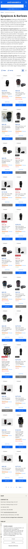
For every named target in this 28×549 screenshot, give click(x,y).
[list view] (25, 70)
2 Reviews (23, 403)
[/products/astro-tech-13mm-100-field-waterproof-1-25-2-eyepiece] (21, 318)
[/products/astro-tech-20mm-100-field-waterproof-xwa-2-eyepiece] (21, 216)
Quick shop (7, 101)
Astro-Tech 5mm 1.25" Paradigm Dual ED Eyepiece (20, 127)
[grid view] (22, 70)
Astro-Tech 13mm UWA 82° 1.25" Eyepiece (6, 228)
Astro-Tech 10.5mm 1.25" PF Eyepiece (6, 469)
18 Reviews (10, 165)
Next (20, 487)
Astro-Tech (4, 95)
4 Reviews (23, 231)
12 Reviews (10, 265)
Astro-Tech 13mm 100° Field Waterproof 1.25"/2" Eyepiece (20, 329)
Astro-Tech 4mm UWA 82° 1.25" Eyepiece (20, 194)
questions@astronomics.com (10, 512)
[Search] (25, 6)
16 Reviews (10, 299)
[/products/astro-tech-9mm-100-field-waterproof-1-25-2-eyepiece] (21, 458)
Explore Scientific (5, 368)
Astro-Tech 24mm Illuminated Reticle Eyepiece (6, 127)
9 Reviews (10, 131)
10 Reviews (24, 197)
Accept (13, 538)
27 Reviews (10, 369)
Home (2, 12)
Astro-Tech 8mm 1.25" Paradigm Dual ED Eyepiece (7, 161)
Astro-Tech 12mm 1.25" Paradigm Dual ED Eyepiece (20, 94)
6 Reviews (10, 401)
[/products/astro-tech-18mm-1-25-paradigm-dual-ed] (7, 318)
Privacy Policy (12, 535)
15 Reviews (10, 231)
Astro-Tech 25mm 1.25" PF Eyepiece (6, 398)
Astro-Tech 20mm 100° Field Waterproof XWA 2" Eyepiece (20, 228)
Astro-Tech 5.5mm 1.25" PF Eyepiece (6, 432)
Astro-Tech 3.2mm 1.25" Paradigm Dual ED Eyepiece (20, 295)
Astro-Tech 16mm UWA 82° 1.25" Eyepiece (19, 262)
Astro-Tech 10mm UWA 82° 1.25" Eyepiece (19, 161)
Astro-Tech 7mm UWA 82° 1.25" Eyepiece (7, 194)
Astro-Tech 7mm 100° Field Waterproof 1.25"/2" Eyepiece (20, 363)
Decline (13, 542)
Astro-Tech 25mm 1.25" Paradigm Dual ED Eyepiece (6, 261)
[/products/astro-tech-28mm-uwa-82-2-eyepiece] (7, 83)
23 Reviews (24, 97)
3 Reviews (23, 473)
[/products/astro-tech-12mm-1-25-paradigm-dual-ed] (21, 83)
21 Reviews (10, 96)
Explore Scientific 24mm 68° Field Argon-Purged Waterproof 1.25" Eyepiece (6, 364)
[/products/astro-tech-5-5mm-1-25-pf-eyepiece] (7, 422)
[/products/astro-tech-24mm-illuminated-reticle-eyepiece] (7, 116)
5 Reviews (23, 333)
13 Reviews (24, 131)
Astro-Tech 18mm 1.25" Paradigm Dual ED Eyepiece (6, 329)
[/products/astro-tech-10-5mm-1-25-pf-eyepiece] (7, 458)
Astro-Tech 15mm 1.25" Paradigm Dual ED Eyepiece (6, 295)
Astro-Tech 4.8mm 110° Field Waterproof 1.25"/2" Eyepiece (20, 399)
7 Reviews (10, 435)
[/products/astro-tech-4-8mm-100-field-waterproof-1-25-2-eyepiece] (21, 388)
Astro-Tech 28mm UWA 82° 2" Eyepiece (7, 93)
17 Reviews (24, 165)
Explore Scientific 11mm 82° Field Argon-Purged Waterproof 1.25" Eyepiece (19, 434)
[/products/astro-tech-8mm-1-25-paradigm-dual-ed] (7, 150)
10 (16, 487)
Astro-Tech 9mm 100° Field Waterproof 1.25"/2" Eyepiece (20, 470)
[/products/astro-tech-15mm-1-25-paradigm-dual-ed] (7, 284)
